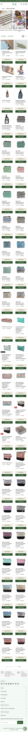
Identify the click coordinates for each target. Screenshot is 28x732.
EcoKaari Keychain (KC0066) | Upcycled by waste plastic (21, 102)
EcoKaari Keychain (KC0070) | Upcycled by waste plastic (7, 127)
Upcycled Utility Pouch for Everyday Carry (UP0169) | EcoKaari (20, 649)
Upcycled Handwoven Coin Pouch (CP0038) (6, 278)
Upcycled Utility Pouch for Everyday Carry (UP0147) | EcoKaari (20, 517)
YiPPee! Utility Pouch (7, 463)
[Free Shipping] (9, 674)
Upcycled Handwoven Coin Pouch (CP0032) (20, 202)
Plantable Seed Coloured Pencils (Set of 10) (7, 53)
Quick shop (7, 59)
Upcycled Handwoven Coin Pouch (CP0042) (6, 303)
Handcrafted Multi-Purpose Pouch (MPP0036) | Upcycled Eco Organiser (6, 357)
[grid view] (23, 36)
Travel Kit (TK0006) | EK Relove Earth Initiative (7, 438)
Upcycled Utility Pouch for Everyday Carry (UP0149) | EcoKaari (7, 544)
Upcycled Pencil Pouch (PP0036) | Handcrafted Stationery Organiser (7, 412)
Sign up (20, 722)
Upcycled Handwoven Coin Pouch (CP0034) (20, 227)
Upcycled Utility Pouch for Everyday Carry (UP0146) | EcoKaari (7, 517)
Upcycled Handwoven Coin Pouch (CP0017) (20, 152)
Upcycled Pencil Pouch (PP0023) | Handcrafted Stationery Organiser (21, 356)
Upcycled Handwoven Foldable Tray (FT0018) (21, 438)
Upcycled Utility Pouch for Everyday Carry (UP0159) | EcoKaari (20, 544)
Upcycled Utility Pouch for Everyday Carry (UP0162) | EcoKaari (7, 597)
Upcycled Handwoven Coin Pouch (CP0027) (20, 177)
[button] (27, 21)
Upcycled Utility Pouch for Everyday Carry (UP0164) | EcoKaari (7, 623)
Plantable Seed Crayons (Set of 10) (20, 77)
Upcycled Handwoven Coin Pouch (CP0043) (20, 303)
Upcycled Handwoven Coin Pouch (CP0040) (20, 278)
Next (19, 666)
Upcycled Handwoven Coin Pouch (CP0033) (6, 227)
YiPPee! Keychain (6, 100)
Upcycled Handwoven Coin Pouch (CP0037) (20, 253)
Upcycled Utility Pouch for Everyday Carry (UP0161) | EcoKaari (20, 570)
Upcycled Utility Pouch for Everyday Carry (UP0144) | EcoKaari (20, 491)
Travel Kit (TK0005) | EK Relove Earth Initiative (21, 411)
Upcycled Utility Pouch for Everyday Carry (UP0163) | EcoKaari (20, 597)
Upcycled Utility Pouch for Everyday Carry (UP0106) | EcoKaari (20, 464)
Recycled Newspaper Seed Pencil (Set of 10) (21, 53)
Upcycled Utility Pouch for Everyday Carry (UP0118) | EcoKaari (7, 491)
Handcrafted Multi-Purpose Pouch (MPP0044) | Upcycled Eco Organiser (6, 385)
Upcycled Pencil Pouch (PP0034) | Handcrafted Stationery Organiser (21, 384)
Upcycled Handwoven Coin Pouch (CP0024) (6, 177)
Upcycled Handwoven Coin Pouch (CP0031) (6, 202)
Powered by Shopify (14, 729)
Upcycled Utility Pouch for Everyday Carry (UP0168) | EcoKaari (7, 649)
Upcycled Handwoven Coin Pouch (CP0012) (20, 127)
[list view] (25, 36)
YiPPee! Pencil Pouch (7, 327)
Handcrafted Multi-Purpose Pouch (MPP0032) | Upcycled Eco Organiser (20, 329)
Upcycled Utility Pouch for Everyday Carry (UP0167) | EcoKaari (20, 623)
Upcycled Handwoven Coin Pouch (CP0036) (6, 253)
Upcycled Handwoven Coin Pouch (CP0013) (6, 152)
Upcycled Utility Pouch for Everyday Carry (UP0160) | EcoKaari (7, 570)
